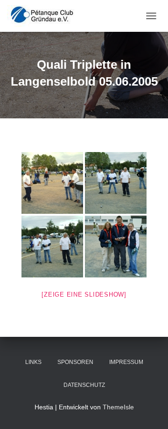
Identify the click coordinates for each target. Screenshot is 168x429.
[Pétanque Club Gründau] (45, 16)
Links (33, 362)
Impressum (126, 362)
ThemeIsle (118, 407)
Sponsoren (75, 362)
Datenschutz (84, 385)
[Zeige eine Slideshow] (84, 294)
